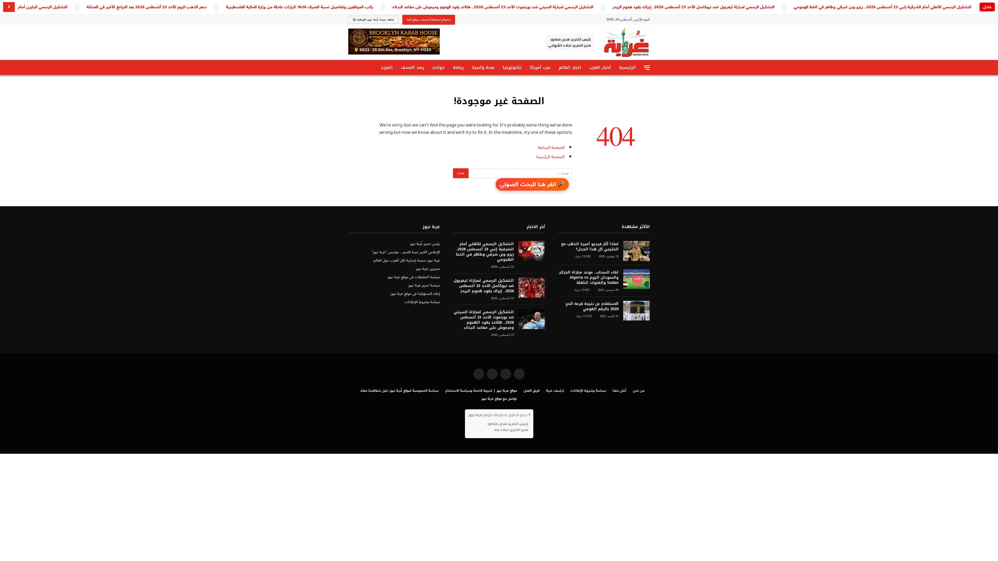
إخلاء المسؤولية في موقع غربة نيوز (415, 293)
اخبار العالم (570, 67)
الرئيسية (627, 67)
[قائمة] (647, 68)
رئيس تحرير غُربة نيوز (425, 244)
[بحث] (350, 68)
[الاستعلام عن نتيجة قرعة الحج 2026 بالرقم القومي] (636, 311)
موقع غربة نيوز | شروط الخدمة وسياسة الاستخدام (481, 390)
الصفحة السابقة (551, 147)
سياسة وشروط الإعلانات (422, 302)
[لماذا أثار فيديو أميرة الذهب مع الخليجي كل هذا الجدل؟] (636, 251)
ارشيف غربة (555, 390)
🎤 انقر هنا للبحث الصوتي (532, 184)
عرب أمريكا (540, 67)
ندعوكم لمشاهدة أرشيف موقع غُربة (429, 20)
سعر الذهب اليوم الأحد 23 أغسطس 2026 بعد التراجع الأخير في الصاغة (147, 7)
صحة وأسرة (483, 67)
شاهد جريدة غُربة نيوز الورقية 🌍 (373, 20)
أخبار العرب (600, 67)
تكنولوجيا (512, 67)
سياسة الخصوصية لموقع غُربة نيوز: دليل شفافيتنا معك (399, 390)
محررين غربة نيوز (428, 268)
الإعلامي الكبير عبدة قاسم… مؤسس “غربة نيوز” (406, 252)
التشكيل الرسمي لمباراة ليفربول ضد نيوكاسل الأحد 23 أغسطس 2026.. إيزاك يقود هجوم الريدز (693, 7)
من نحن (638, 390)
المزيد (387, 67)
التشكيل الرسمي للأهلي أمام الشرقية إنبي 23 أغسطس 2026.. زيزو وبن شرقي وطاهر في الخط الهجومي (882, 7)
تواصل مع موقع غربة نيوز (499, 398)
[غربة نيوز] (626, 42)
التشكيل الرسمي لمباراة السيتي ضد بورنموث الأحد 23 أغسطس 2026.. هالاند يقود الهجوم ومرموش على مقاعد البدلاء (492, 7)
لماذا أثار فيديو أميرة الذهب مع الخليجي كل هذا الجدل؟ (590, 247)
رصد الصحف (412, 67)
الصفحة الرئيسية (550, 156)
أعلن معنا (619, 390)
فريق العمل (531, 390)
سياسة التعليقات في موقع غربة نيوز (414, 277)
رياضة (458, 67)
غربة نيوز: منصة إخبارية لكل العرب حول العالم (406, 260)
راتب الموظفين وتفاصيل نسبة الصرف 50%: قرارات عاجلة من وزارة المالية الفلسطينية (299, 7)
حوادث (438, 67)
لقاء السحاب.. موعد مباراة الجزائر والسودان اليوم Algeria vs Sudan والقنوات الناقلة (589, 277)
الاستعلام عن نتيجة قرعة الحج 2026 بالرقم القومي (592, 306)
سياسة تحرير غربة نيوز (424, 285)
